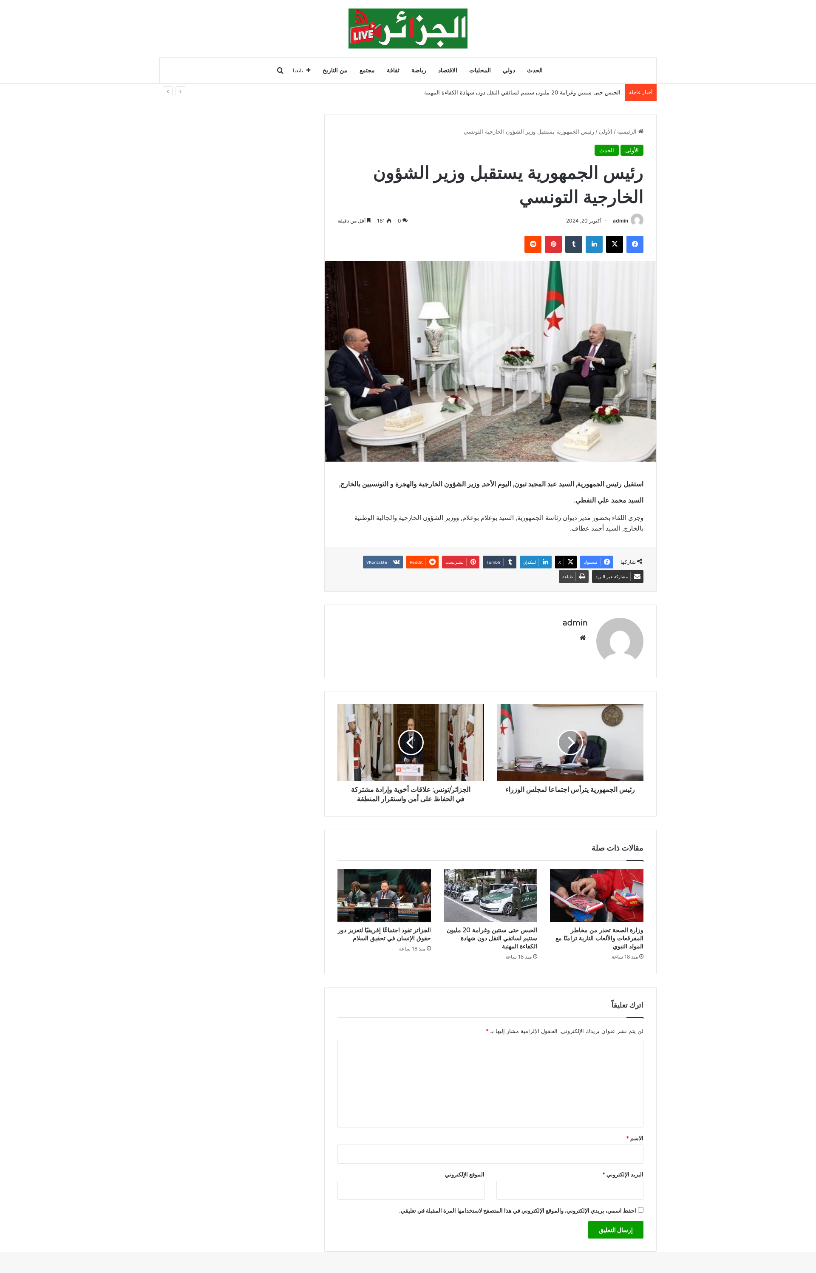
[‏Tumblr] (573, 244)
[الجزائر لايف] (408, 29)
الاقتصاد (447, 70)
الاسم (634, 1138)
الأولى (605, 131)
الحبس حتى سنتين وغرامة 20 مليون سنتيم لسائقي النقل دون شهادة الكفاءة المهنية (522, 92)
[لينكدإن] (594, 244)
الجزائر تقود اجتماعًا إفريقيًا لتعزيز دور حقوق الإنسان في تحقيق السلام (384, 934)
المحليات (480, 70)
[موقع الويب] (583, 638)
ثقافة (393, 70)
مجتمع (367, 70)
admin (620, 220)
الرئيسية (627, 131)
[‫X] (614, 244)
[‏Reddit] (532, 244)
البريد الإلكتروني (622, 1174)
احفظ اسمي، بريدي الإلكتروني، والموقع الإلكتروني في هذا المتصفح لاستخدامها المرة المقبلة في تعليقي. (517, 1210)
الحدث (535, 70)
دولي (509, 70)
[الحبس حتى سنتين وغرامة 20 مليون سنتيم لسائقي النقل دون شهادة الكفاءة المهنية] (490, 895)
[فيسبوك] (634, 244)
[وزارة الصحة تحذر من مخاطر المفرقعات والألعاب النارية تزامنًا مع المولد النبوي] (596, 895)
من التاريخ (335, 70)
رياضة (418, 70)
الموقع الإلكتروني (464, 1174)
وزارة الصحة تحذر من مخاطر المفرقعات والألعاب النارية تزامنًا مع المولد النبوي (599, 938)
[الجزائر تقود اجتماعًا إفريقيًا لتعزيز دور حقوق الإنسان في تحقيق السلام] (384, 895)
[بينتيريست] (553, 244)
